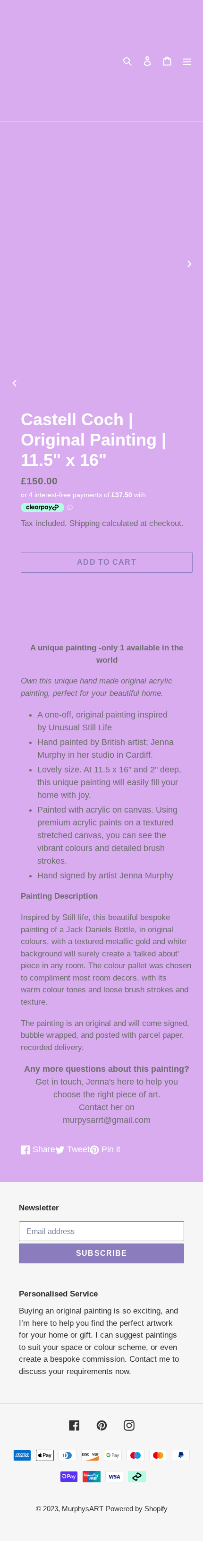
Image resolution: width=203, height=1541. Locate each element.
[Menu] (187, 61)
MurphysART (82, 1509)
